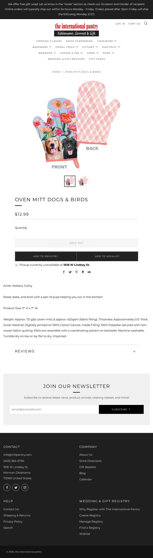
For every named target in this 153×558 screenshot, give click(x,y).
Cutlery (88, 47)
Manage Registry (91, 521)
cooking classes (49, 41)
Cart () (134, 23)
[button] (69, 181)
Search (8, 527)
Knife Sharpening (79, 41)
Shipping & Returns (16, 515)
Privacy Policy (12, 521)
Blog (82, 473)
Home (91, 53)
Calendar (85, 479)
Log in (120, 23)
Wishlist (84, 534)
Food (107, 53)
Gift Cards (97, 59)
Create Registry (90, 515)
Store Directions (90, 461)
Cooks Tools (65, 47)
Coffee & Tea (69, 53)
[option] (76, 124)
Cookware (105, 41)
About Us (85, 454)
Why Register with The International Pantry (109, 509)
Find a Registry (89, 527)
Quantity (21, 227)
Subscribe (119, 409)
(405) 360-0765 (13, 461)
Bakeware (40, 47)
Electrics (109, 47)
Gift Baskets (87, 467)
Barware (45, 53)
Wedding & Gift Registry (66, 59)
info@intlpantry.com (17, 454)
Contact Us (11, 509)
